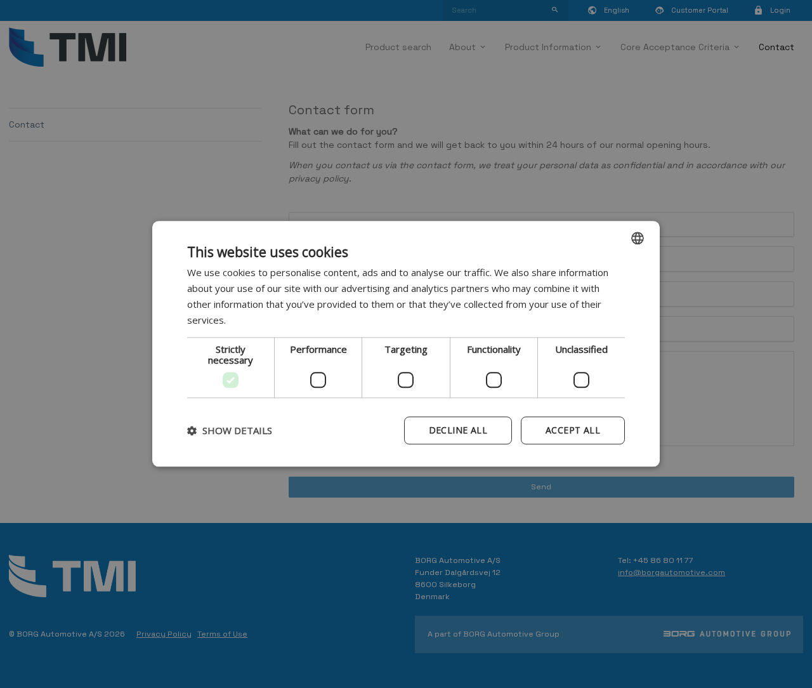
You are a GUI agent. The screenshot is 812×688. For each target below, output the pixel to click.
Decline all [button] (458, 431)
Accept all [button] (573, 431)
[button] (229, 431)
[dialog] (406, 343)
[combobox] (637, 238)
